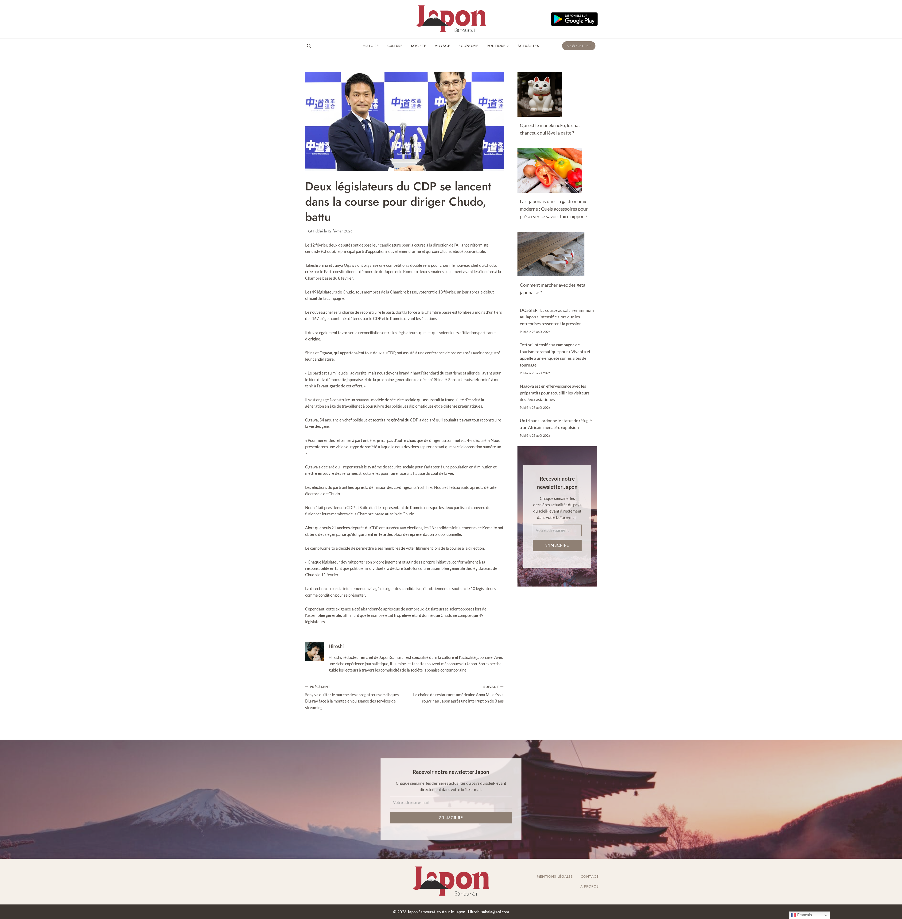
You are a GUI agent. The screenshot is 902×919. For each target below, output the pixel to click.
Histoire (371, 45)
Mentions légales (555, 876)
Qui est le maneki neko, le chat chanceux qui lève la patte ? (550, 128)
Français (804, 915)
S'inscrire (557, 545)
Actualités (528, 45)
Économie (468, 45)
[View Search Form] (309, 46)
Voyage (442, 45)
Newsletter (579, 45)
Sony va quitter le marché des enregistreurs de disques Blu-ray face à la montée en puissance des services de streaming (352, 697)
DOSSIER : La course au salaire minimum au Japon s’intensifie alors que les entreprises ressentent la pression (557, 317)
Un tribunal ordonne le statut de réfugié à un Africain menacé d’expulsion (556, 424)
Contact (590, 876)
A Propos (589, 886)
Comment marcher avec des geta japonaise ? (552, 288)
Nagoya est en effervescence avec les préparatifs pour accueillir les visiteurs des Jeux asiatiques (555, 392)
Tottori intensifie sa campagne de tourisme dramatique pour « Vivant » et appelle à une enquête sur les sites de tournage (555, 354)
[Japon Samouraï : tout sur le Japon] (451, 19)
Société (418, 45)
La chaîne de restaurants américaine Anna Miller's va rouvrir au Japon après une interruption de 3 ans (458, 694)
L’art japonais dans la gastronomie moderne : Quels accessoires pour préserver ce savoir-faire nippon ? (554, 208)
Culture (395, 45)
